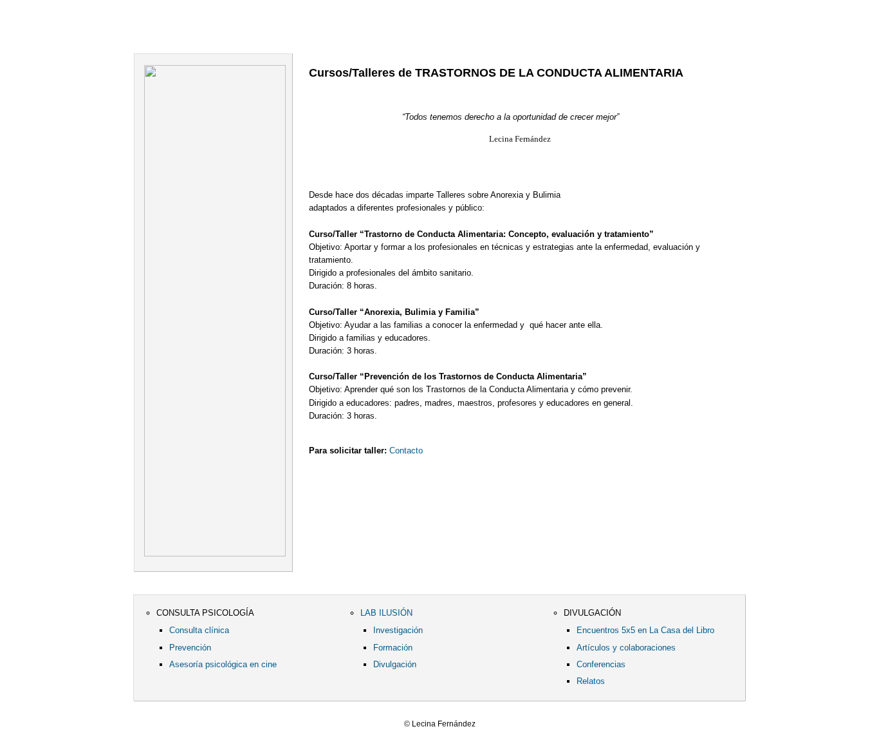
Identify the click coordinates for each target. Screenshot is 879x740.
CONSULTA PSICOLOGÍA (205, 613)
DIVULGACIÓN (592, 613)
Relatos (591, 681)
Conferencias (601, 664)
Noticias (443, 32)
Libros (373, 32)
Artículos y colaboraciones (626, 647)
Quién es (233, 32)
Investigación (398, 630)
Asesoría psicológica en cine (223, 664)
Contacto (529, 32)
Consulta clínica (199, 630)
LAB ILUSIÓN (386, 613)
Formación (392, 647)
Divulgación (394, 664)
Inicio (164, 32)
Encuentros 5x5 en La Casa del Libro (645, 630)
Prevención (190, 647)
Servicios (301, 32)
